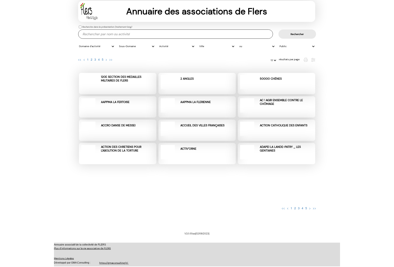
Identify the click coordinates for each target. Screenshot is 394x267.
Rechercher (297, 34)
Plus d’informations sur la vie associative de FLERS (82, 248)
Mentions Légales (64, 258)
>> (110, 59)
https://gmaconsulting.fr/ (114, 263)
